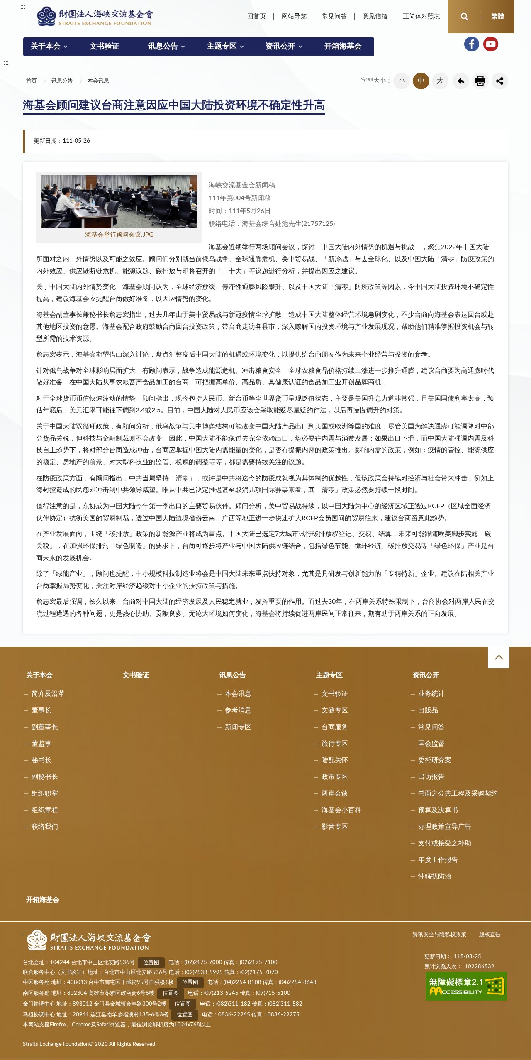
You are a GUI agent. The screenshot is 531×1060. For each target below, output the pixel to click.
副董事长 (45, 727)
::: (22, 6)
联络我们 (45, 826)
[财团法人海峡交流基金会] (95, 15)
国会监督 (431, 743)
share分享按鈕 (500, 81)
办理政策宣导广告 (444, 826)
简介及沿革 (48, 693)
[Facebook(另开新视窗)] (471, 44)
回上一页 (461, 81)
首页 (31, 81)
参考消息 (238, 710)
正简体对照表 (421, 16)
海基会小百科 (341, 810)
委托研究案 (434, 760)
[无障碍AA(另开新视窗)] (466, 999)
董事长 (41, 710)
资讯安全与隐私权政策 (439, 935)
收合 (498, 657)
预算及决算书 (438, 810)
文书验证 (104, 46)
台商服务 (335, 727)
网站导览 (294, 16)
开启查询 (464, 16)
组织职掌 (45, 793)
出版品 (428, 710)
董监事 (41, 743)
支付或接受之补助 (444, 843)
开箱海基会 (343, 46)
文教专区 (335, 710)
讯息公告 (163, 46)
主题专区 (222, 46)
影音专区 (335, 826)
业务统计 (431, 693)
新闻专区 (238, 727)
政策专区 (335, 777)
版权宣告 (490, 935)
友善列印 (480, 81)
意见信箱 (375, 16)
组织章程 (45, 810)
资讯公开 (280, 46)
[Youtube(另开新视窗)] (490, 44)
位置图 (151, 962)
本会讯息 (98, 81)
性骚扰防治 (434, 876)
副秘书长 (45, 777)
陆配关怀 (335, 760)
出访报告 (431, 777)
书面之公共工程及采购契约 (458, 793)
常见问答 (334, 16)
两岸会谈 (335, 793)
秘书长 (41, 760)
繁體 (498, 16)
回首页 (256, 16)
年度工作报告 (438, 860)
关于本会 (46, 46)
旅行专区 (335, 743)
